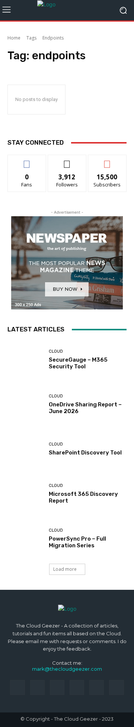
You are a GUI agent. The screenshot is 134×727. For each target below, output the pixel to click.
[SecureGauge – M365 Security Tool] (25, 359)
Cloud (56, 351)
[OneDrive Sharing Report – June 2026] (25, 404)
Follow (67, 160)
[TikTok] (77, 687)
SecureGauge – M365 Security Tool (78, 363)
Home (13, 38)
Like (27, 160)
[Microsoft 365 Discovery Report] (25, 494)
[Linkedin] (57, 687)
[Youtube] (116, 687)
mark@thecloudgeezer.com (67, 669)
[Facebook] (17, 687)
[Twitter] (96, 687)
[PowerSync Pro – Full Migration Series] (25, 538)
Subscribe (107, 160)
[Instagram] (37, 687)
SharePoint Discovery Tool (85, 452)
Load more (65, 569)
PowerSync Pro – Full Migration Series (77, 542)
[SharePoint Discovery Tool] (25, 449)
